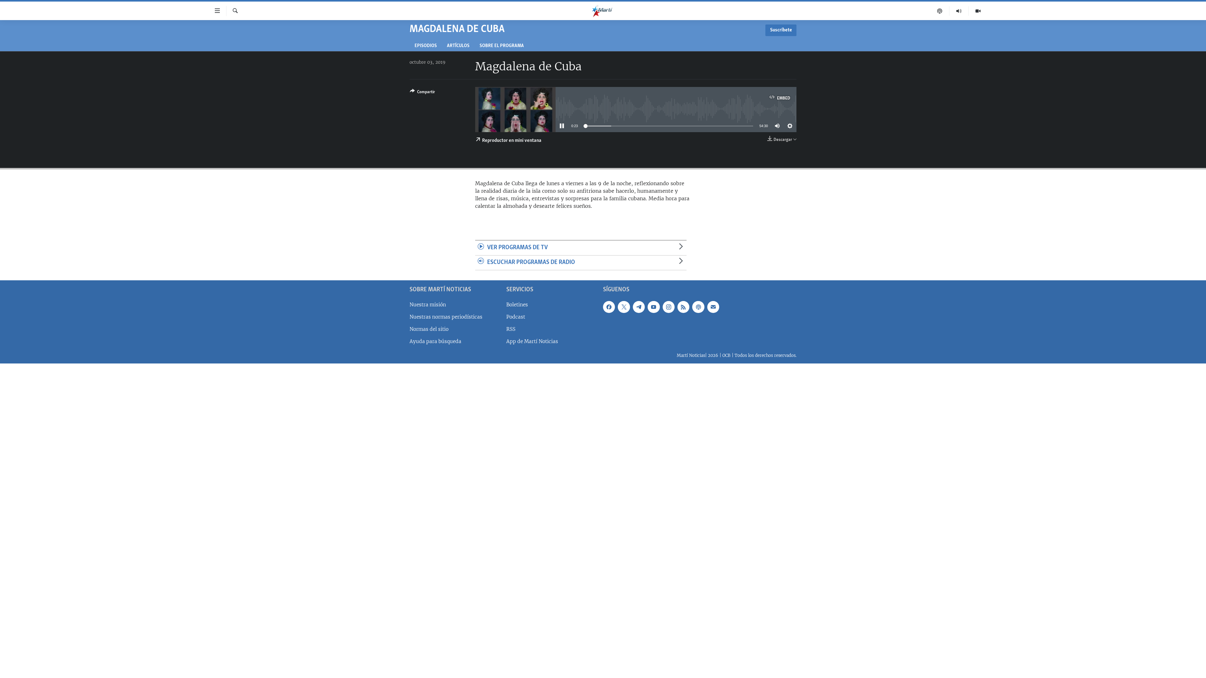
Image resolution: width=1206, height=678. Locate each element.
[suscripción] (713, 307)
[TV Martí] (978, 11)
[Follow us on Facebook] (609, 307)
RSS (510, 329)
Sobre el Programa (502, 46)
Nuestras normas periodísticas (446, 317)
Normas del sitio (429, 329)
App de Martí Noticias (532, 341)
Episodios (426, 46)
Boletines (517, 304)
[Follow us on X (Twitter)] (624, 307)
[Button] (422, 93)
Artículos (458, 46)
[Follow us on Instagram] (669, 307)
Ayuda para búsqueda (435, 341)
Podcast (515, 317)
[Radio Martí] (959, 11)
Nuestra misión (428, 304)
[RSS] (683, 307)
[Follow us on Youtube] (654, 307)
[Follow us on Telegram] (639, 307)
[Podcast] (939, 11)
